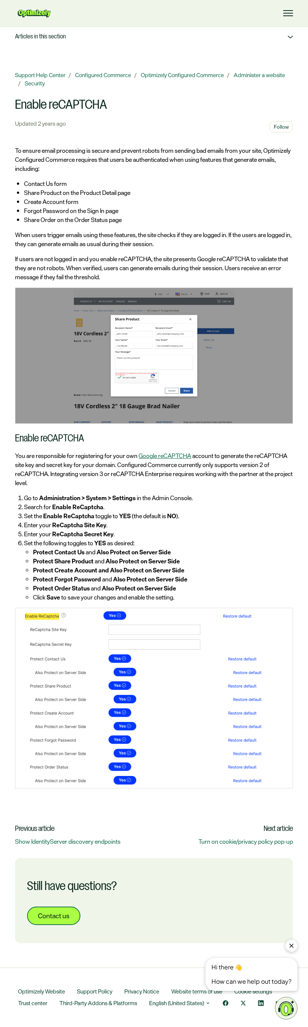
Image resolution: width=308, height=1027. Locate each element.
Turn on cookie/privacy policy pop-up (245, 841)
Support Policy (94, 991)
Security (35, 83)
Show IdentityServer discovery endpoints (68, 841)
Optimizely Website (41, 991)
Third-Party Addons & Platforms (98, 1003)
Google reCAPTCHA (165, 456)
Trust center (32, 1003)
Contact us (53, 915)
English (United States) (177, 1003)
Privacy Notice (141, 991)
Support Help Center (40, 75)
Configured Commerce (103, 75)
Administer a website (259, 75)
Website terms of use (196, 991)
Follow (281, 126)
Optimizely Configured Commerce (182, 75)
